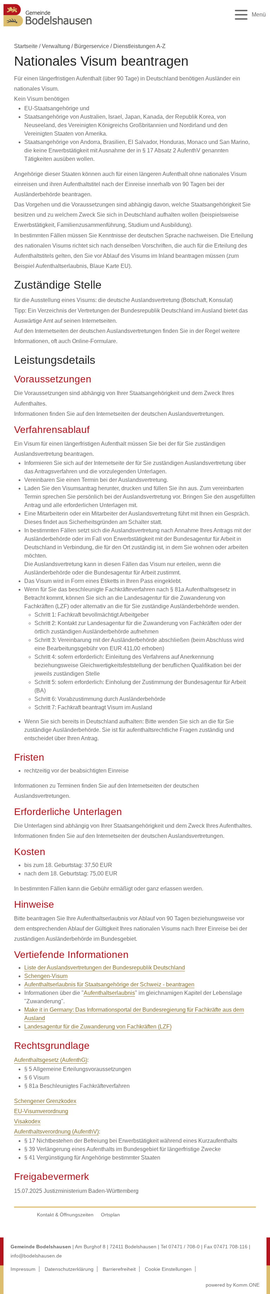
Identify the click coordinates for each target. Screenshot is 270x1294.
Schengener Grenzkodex (45, 1101)
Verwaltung (56, 46)
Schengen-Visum (46, 976)
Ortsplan (110, 1214)
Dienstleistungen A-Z (139, 46)
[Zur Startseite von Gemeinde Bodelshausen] (48, 28)
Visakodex (27, 1121)
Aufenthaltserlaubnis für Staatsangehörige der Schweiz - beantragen (109, 984)
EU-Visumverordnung (41, 1111)
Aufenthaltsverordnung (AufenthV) (56, 1132)
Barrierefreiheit (119, 1269)
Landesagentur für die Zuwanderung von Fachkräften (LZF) (98, 1027)
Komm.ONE (246, 1285)
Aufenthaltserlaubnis (109, 993)
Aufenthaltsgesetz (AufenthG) (50, 1060)
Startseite (26, 46)
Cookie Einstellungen (168, 1269)
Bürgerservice (91, 46)
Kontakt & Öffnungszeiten (65, 1214)
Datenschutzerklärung (69, 1269)
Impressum (23, 1269)
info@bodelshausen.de (36, 1256)
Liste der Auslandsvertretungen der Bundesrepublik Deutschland (104, 968)
